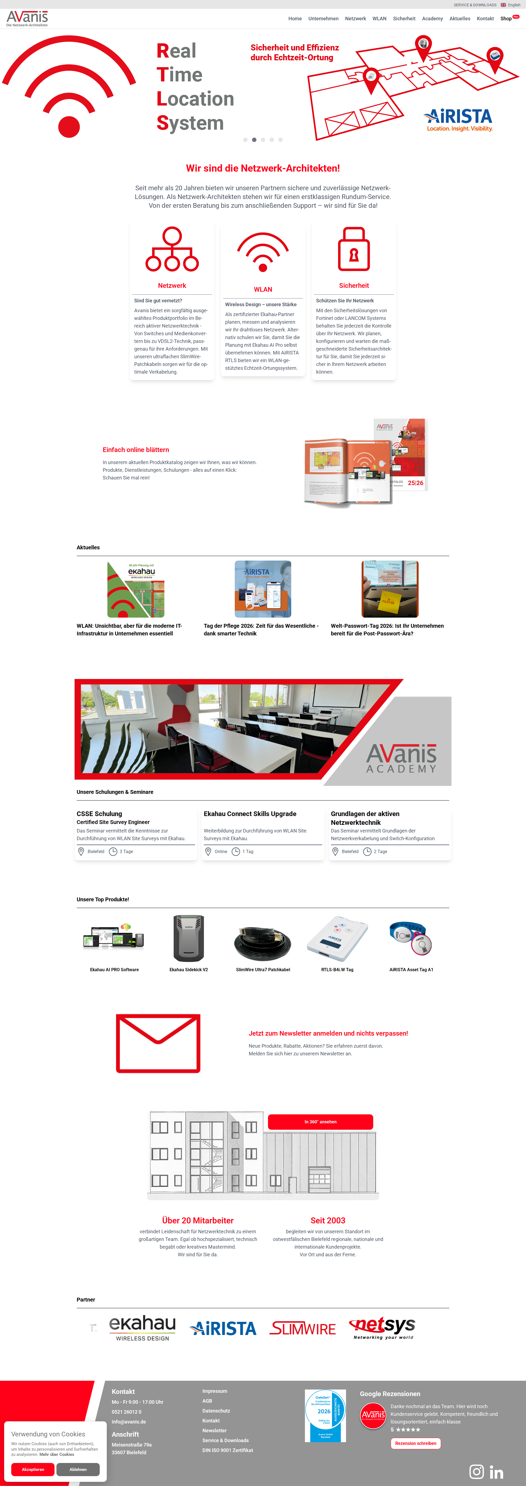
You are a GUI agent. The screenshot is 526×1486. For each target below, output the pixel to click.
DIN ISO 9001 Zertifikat (227, 1450)
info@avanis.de (129, 1422)
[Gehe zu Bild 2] (254, 140)
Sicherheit (404, 18)
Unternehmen (323, 18)
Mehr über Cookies (56, 1454)
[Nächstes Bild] (499, 87)
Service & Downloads (475, 5)
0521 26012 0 (126, 1412)
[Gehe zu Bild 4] (272, 140)
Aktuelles (460, 18)
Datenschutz (216, 1411)
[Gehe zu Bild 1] (245, 140)
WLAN (380, 18)
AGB (207, 1401)
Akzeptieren (33, 1469)
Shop (506, 18)
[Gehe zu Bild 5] (280, 140)
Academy (432, 18)
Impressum (214, 1391)
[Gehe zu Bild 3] (263, 140)
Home (295, 18)
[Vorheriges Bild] (26, 87)
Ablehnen (78, 1469)
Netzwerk (355, 18)
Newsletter (214, 1430)
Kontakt (485, 18)
